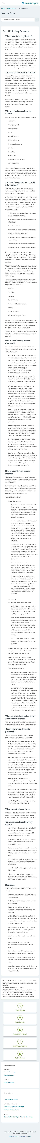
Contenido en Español (31, 3)
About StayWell (13, 1136)
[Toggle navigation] (3, 3)
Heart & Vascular (9, 1082)
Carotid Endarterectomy (11, 1109)
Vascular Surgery (9, 1075)
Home (3, 8)
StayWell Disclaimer (25, 1136)
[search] (18, 20)
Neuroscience (23, 8)
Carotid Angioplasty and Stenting (14, 1106)
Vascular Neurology (9, 1072)
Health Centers (11, 8)
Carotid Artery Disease (11, 1099)
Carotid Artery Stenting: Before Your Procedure (18, 1117)
